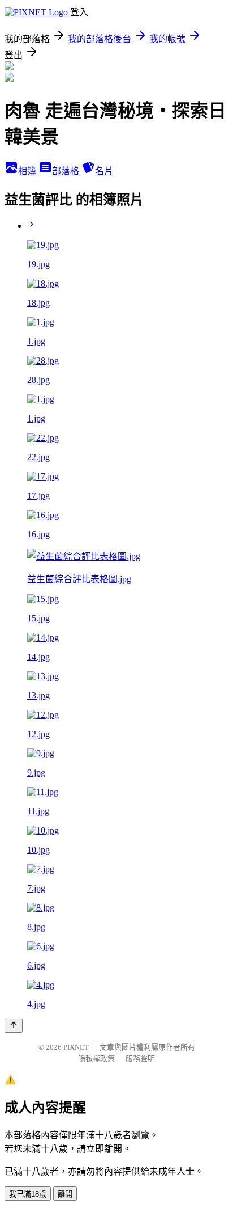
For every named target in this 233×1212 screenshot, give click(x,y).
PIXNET (76, 1047)
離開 (65, 1194)
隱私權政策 (96, 1058)
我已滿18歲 (27, 1194)
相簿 (28, 171)
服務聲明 (140, 1058)
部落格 (66, 171)
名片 (104, 171)
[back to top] (14, 1026)
